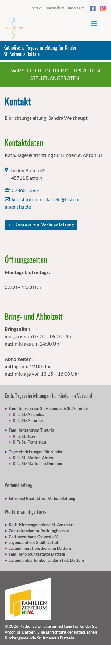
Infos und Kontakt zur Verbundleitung (42, 498)
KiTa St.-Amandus (28, 414)
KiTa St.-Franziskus (30, 442)
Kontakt (36, 8)
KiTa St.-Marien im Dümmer (38, 463)
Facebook (93, 9)
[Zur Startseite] (14, 28)
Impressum (76, 8)
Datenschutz (55, 8)
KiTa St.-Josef (25, 436)
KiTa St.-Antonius (28, 420)
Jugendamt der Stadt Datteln (34, 542)
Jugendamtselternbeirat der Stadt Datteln (46, 560)
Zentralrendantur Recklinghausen (39, 530)
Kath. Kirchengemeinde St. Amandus (41, 524)
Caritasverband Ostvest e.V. (34, 536)
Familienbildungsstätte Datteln (37, 554)
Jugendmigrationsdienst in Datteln (40, 548)
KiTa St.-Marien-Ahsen (33, 457)
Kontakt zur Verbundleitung (43, 224)
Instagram (103, 9)
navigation (94, 23)
